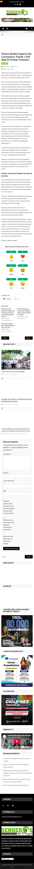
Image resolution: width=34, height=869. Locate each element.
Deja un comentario (8, 69)
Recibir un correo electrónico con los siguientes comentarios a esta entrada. (8, 525)
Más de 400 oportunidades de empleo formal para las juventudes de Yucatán (16, 781)
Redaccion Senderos (21, 433)
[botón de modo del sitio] (27, 29)
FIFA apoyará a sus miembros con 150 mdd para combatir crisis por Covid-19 (29, 338)
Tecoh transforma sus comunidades (13, 371)
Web (4, 491)
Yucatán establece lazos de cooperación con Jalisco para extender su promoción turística (15, 430)
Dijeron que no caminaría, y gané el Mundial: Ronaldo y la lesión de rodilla (6, 338)
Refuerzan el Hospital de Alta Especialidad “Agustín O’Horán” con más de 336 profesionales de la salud (17, 773)
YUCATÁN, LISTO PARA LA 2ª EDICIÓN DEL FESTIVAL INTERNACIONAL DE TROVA (16, 400)
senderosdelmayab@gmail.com (11, 817)
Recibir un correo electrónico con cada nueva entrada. (8, 540)
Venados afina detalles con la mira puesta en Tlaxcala (16, 760)
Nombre (6, 473)
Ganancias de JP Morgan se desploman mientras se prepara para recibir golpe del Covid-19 (8, 312)
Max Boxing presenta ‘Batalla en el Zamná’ (16, 785)
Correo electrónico (8, 482)
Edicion (15, 66)
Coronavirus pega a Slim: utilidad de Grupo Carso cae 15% (8, 325)
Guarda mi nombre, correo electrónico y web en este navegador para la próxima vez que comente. (8, 507)
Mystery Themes (17, 867)
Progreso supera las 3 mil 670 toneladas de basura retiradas (16, 766)
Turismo (4, 63)
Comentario (7, 454)
